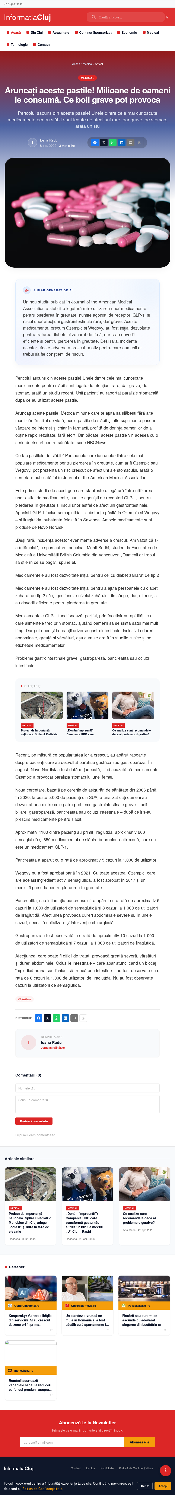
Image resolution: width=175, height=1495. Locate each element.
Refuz (145, 1486)
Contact (44, 44)
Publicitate (107, 1468)
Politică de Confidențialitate (136, 1468)
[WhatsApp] (113, 142)
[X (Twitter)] (104, 142)
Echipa (90, 1468)
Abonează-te (139, 1442)
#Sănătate (24, 999)
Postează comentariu (34, 1121)
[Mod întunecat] (168, 17)
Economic (129, 32)
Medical (153, 32)
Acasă (16, 32)
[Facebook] (95, 142)
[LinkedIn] (121, 142)
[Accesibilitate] (165, 1470)
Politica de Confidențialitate (42, 1488)
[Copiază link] (139, 142)
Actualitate (60, 32)
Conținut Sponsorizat (95, 32)
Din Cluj (37, 32)
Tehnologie (19, 44)
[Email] (130, 142)
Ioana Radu (48, 140)
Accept (163, 1486)
